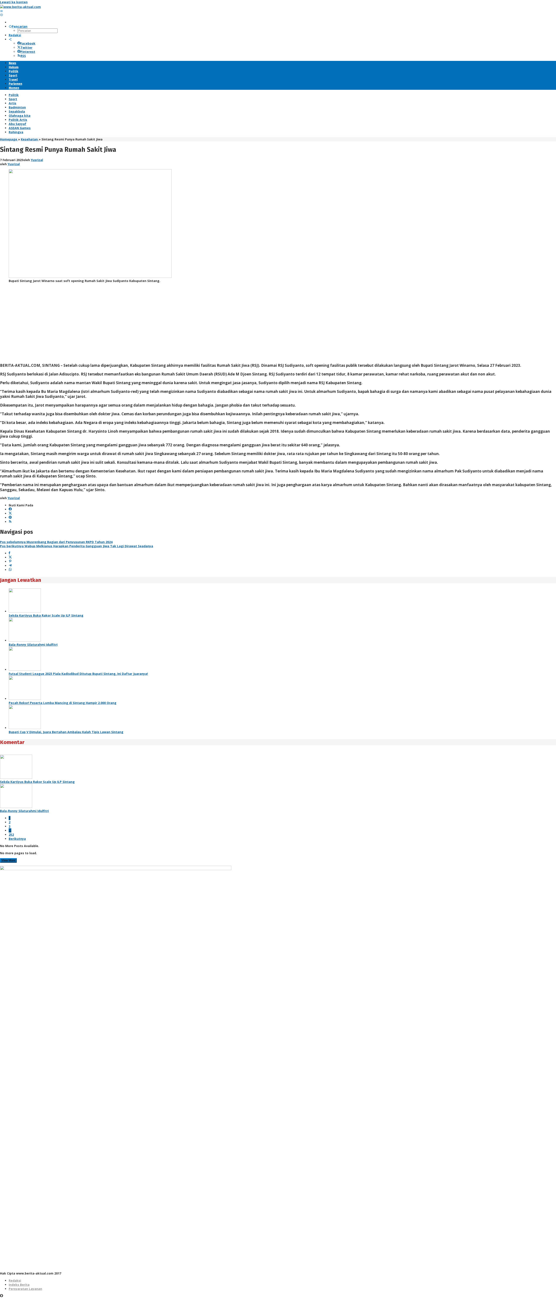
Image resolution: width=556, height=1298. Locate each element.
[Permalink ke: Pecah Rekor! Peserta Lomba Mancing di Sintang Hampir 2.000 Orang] (25, 699)
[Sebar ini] (9, 553)
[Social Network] (10, 39)
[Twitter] (10, 513)
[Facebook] (10, 509)
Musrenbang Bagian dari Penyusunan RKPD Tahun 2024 (56, 542)
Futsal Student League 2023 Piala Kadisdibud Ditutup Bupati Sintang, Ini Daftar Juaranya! (78, 674)
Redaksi (15, 1280)
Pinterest (27, 52)
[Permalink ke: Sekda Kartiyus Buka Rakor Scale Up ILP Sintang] (25, 611)
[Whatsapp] (10, 570)
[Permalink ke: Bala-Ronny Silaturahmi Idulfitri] (25, 640)
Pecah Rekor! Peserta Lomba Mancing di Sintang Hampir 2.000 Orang (62, 703)
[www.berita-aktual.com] (20, 7)
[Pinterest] (10, 518)
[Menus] (1, 11)
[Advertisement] (130, 324)
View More (8, 860)
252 (11, 835)
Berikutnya (17, 839)
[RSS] (10, 522)
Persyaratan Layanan (25, 1289)
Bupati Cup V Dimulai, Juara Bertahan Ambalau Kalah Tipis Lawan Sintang (66, 732)
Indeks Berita (19, 1285)
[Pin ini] (10, 561)
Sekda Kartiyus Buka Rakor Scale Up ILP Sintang (46, 615)
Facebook (27, 43)
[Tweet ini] (10, 557)
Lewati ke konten (14, 2)
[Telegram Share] (10, 566)
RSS (23, 56)
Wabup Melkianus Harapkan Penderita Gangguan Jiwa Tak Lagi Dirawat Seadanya (76, 546)
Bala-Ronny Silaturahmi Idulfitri (33, 644)
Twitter (26, 47)
